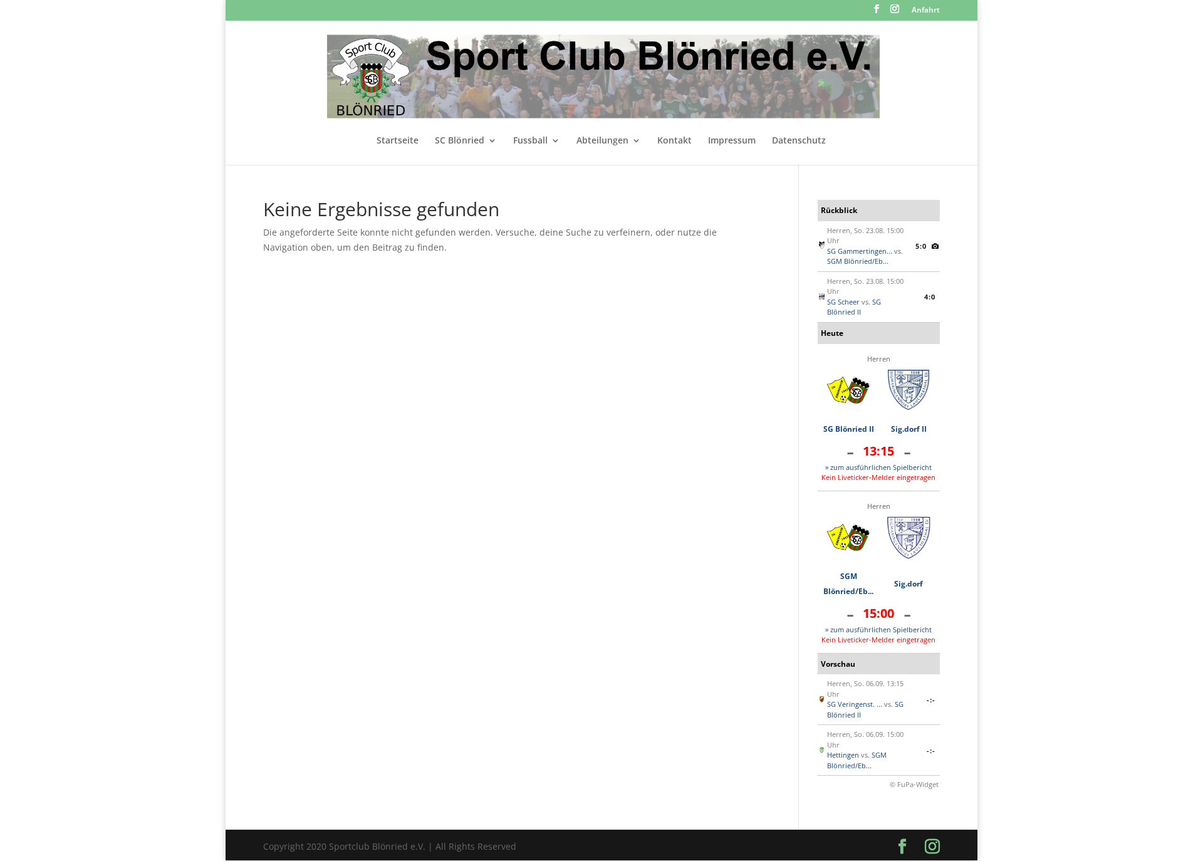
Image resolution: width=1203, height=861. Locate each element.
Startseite (398, 141)
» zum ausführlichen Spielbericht (878, 467)
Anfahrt (926, 10)
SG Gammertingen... (859, 251)
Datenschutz (799, 141)
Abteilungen (602, 141)
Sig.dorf (908, 583)
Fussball (530, 141)
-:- (931, 699)
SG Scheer (843, 301)
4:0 (929, 296)
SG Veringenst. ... (854, 704)
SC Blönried (459, 141)
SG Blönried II (854, 307)
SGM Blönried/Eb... (857, 261)
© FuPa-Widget (914, 784)
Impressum (732, 141)
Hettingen (843, 754)
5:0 (921, 246)
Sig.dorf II (909, 429)
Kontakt (674, 141)
